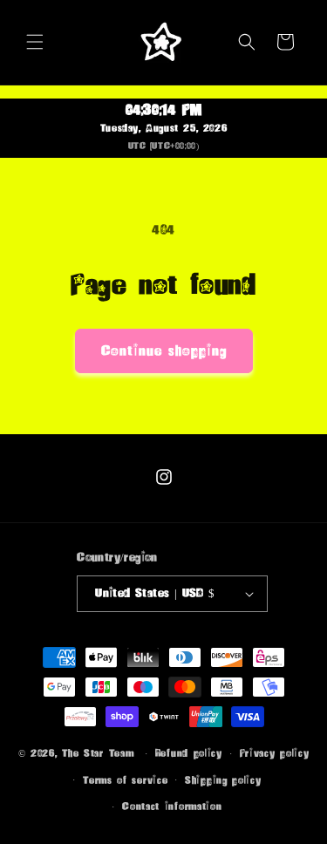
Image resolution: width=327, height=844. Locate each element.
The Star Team (97, 753)
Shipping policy (223, 780)
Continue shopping (164, 351)
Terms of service (125, 780)
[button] (35, 42)
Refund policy (188, 753)
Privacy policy (275, 753)
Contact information (171, 806)
